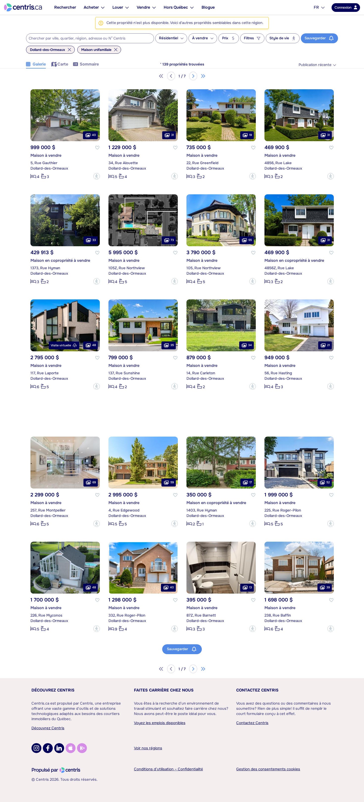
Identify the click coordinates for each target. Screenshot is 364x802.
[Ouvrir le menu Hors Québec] (192, 7)
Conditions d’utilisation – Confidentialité (168, 769)
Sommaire (89, 64)
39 (328, 587)
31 (172, 135)
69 (94, 482)
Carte (62, 64)
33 (94, 240)
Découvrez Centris (53, 690)
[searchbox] (87, 38)
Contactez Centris (257, 690)
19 (250, 135)
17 (250, 482)
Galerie (39, 64)
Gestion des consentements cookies (268, 769)
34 (250, 345)
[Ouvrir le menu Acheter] (103, 7)
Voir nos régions (148, 748)
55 (250, 240)
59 (172, 482)
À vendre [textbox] (200, 38)
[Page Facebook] (48, 748)
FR (316, 7)
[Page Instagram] (36, 748)
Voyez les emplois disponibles (159, 722)
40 (94, 135)
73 (172, 240)
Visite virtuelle (61, 345)
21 (328, 345)
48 (94, 345)
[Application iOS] (71, 748)
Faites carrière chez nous (164, 690)
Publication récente (315, 65)
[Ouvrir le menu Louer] (127, 7)
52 (328, 482)
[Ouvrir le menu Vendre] (154, 7)
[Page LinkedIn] (59, 748)
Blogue (208, 7)
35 (172, 345)
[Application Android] (82, 748)
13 (250, 587)
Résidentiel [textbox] (168, 38)
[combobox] (90, 38)
